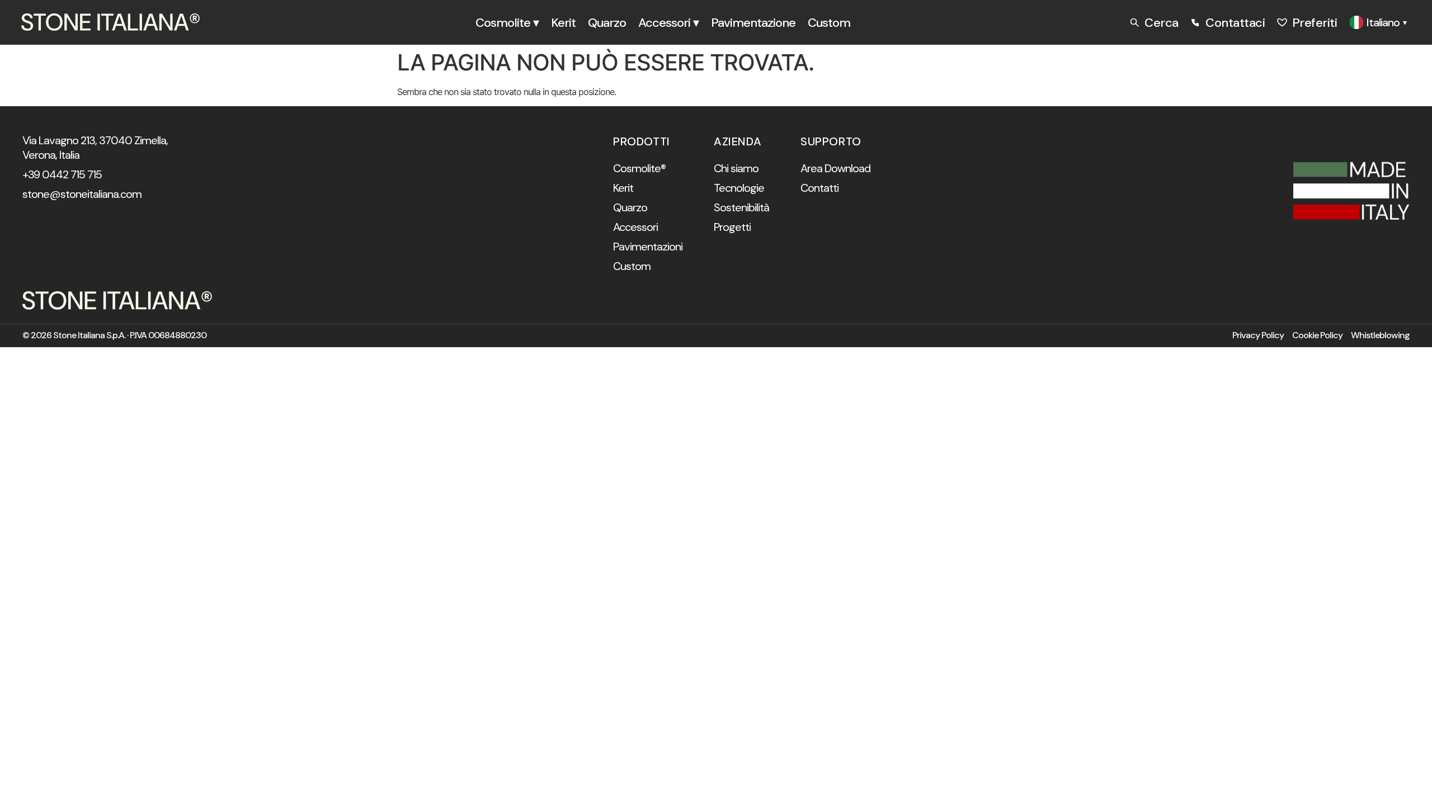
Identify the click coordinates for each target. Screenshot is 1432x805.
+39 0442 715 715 (62, 174)
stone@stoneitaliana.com (82, 194)
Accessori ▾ (668, 23)
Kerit (563, 23)
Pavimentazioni (647, 246)
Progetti (732, 227)
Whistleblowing (1380, 335)
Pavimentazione (753, 23)
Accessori (635, 227)
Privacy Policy (1258, 335)
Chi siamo (736, 168)
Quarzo (607, 23)
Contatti (819, 188)
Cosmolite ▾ (507, 23)
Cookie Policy (1317, 335)
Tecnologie (739, 188)
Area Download (835, 168)
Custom (829, 23)
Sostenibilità (741, 207)
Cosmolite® (639, 168)
